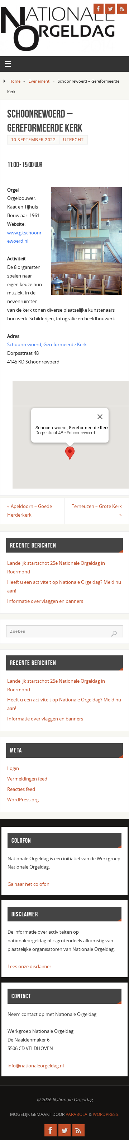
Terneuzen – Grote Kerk (97, 510)
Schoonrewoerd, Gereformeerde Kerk (47, 345)
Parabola (76, 1114)
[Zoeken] (114, 633)
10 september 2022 (33, 140)
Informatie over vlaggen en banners (45, 601)
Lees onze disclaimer (29, 966)
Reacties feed (21, 789)
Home (14, 81)
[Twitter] (110, 9)
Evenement (39, 81)
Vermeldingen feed (27, 779)
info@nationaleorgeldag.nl (36, 1066)
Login (13, 768)
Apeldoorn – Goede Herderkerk (29, 510)
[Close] (100, 416)
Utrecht (73, 140)
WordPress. (106, 1114)
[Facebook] (99, 9)
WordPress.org (23, 800)
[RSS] (122, 9)
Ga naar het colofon (28, 884)
